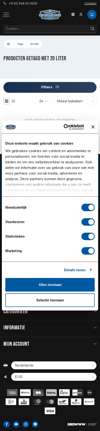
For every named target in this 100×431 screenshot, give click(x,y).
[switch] (88, 222)
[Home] (8, 44)
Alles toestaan (50, 285)
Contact (90, 3)
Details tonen (75, 270)
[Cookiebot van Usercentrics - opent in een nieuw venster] (64, 127)
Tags (20, 44)
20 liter (34, 44)
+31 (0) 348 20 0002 (23, 3)
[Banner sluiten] (93, 126)
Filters (47, 87)
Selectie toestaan (50, 300)
